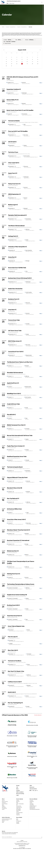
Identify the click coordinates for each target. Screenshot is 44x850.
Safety (3, 822)
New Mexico (27, 470)
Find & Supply (23, 847)
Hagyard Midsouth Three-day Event (17, 477)
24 (11, 63)
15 (37, 59)
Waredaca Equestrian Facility (30, 534)
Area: (16, 39)
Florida (26, 407)
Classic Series (18, 808)
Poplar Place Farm (28, 450)
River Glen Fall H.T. (13, 650)
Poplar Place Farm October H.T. (16, 446)
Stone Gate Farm (28, 272)
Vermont (25, 197)
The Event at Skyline (14, 120)
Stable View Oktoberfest (15, 288)
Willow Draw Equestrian (30, 513)
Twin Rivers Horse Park (29, 230)
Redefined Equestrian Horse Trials (16, 456)
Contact (18, 790)
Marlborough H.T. (13, 204)
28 (32, 63)
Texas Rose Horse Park (29, 620)
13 (27, 59)
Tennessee (27, 428)
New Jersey (28, 344)
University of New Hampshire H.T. (17, 246)
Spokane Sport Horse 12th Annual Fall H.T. (20, 278)
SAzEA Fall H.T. (12, 692)
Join (17, 787)
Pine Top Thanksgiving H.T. (15, 702)
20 (27, 61)
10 (11, 59)
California (27, 229)
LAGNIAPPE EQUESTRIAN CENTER (14, 644)
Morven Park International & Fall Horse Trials (19, 435)
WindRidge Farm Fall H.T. (14, 393)
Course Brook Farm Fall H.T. (16, 351)
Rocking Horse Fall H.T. (13, 605)
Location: (5, 39)
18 (16, 61)
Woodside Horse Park (28, 377)
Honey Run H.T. (12, 257)
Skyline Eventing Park (27, 125)
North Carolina (28, 397)
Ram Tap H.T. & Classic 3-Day (16, 671)
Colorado (27, 323)
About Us (3, 800)
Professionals (32, 801)
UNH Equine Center (29, 251)
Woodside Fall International (15, 372)
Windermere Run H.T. (13, 551)
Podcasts (17, 822)
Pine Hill (26, 419)
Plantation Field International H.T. (17, 215)
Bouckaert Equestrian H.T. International (18, 540)
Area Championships (19, 812)
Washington (26, 176)
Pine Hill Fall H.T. (11, 414)
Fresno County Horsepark (30, 503)
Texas (26, 418)
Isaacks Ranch (27, 471)
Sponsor (3, 809)
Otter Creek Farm (27, 167)
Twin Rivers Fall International (16, 225)
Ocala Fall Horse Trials (13, 404)
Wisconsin (26, 166)
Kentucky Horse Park (25, 83)
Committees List (4, 808)
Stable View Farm (29, 293)
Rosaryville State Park (27, 209)
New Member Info (32, 808)
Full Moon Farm (29, 686)
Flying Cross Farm (27, 188)
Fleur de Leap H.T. (13, 636)
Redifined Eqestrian (28, 461)
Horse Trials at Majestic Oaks (16, 626)
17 (11, 61)
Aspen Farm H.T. (12, 173)
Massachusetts (29, 355)
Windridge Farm (28, 398)
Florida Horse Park (28, 408)
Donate (17, 785)
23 (6, 63)
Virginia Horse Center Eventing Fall (17, 594)
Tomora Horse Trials (14, 320)
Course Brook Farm (29, 356)
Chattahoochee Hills (28, 545)
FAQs (31, 785)
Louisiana (10, 643)
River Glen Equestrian (30, 655)
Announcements (33, 788)
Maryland (24, 103)
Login (17, 795)
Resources (32, 787)
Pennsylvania (28, 218)
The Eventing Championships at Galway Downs (20, 584)
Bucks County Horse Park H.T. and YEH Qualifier (20, 110)
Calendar (17, 800)
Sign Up (3, 831)
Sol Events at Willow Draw (14, 509)
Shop (17, 788)
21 (32, 61)
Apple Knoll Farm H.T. (13, 383)
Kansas (27, 239)
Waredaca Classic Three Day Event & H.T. (18, 530)
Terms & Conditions (20, 841)
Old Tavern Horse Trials (14, 330)
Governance (4, 802)
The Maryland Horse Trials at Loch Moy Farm (20, 362)
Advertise (17, 823)
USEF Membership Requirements (34, 809)
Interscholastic (18, 810)
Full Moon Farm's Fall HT (15, 681)
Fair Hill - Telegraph (29, 492)
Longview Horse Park (28, 555)
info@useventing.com (22, 845)
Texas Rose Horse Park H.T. (14, 615)
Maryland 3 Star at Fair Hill (14, 488)
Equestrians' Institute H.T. (14, 89)
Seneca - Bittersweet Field (26, 104)
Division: (27, 39)
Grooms (31, 802)
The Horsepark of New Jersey (31, 524)
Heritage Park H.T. (13, 236)
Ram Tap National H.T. (13, 498)
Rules (17, 802)
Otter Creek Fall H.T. (13, 162)
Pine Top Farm (28, 707)
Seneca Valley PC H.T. (13, 99)
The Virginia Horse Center (30, 599)
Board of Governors (5, 801)
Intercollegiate (18, 809)
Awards (17, 811)
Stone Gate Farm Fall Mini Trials (17, 267)
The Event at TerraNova (14, 660)
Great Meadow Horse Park (28, 146)
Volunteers (17, 813)
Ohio (26, 271)
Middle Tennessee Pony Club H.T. (16, 425)
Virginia (25, 145)
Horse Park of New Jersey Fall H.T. (16, 519)
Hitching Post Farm (28, 578)
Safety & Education (6, 817)
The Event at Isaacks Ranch (15, 467)
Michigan (27, 260)
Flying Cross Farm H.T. (14, 183)
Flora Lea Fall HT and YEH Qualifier (18, 131)
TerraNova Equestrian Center (32, 665)
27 (27, 63)
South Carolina (29, 292)
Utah (24, 124)
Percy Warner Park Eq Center (30, 429)
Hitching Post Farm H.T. (13, 573)
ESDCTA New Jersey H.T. (15, 341)
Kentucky (24, 82)
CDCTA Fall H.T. (12, 141)
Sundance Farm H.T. (13, 299)
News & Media (19, 817)
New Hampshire (29, 250)
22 (37, 61)
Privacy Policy (25, 841)
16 (6, 61)
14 (32, 59)
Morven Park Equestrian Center (30, 440)
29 (37, 63)
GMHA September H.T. (14, 194)
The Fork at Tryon (13, 152)
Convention (31, 800)
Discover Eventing (20, 793)
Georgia (26, 449)
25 (16, 63)
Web (40, 82)
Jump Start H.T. (12, 309)
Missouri (26, 554)
